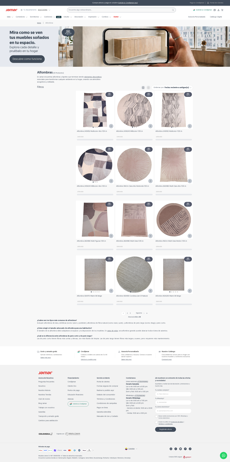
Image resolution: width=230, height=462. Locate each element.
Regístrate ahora (165, 429)
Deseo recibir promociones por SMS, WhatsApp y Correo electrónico (173, 417)
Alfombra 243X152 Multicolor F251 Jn (168, 131)
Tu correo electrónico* (162, 407)
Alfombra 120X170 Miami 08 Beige (89, 296)
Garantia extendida (104, 412)
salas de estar (112, 331)
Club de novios (44, 399)
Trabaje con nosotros (46, 408)
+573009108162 (142, 382)
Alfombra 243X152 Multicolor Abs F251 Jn (92, 131)
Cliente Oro (72, 386)
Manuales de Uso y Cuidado (107, 416)
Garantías (41, 412)
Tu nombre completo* (162, 390)
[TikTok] (190, 448)
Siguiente (139, 313)
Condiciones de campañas (107, 403)
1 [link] (123, 313)
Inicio (39, 23)
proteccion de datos (177, 422)
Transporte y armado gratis (48, 416)
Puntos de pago (74, 390)
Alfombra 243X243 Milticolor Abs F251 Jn (92, 186)
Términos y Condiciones (106, 399)
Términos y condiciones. (165, 424)
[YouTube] (180, 448)
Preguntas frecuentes (46, 382)
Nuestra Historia (44, 390)
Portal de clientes (103, 382)
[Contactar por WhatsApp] (223, 455)
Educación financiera (75, 395)
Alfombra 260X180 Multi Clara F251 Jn (130, 241)
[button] (222, 10)
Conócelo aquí (167, 359)
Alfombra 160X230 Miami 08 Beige (168, 296)
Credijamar (72, 382)
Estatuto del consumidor (106, 395)
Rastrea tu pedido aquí (105, 390)
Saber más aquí (45, 357)
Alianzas (71, 399)
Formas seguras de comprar (107, 386)
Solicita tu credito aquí (88, 359)
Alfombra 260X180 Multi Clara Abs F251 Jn (170, 186)
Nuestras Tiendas (44, 395)
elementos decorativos (93, 77)
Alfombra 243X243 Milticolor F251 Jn (129, 131)
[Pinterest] (185, 448)
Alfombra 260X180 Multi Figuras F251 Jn (91, 241)
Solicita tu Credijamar (204, 10)
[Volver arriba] (223, 447)
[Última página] (147, 313)
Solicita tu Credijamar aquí (128, 3)
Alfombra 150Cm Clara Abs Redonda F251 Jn (132, 186)
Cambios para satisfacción (48, 421)
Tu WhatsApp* (159, 398)
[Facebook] (175, 448)
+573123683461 (139, 396)
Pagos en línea (102, 408)
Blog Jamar (42, 403)
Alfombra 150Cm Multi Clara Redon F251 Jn (171, 241)
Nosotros (41, 386)
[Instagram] (171, 448)
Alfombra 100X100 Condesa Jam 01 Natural (132, 296)
